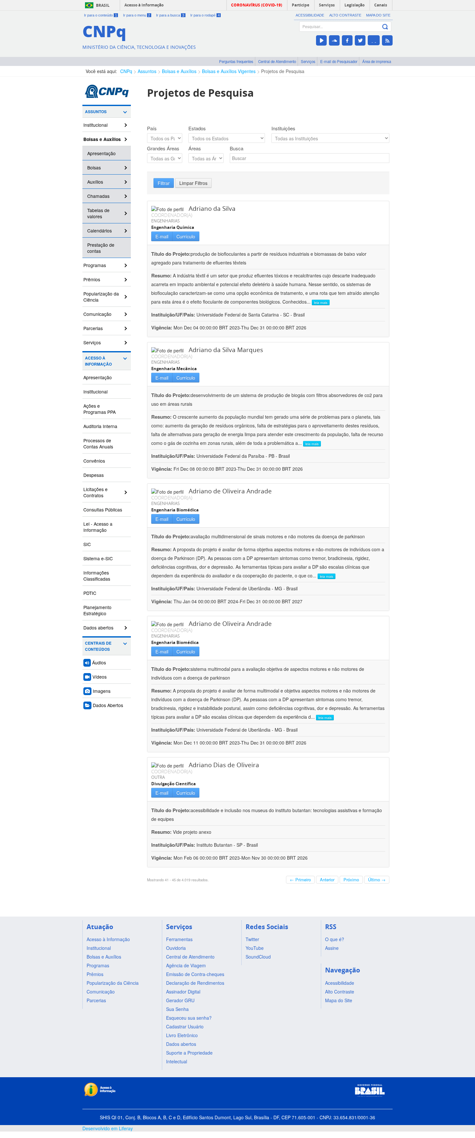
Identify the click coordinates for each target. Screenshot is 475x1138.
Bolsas (94, 167)
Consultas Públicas (102, 509)
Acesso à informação (144, 5)
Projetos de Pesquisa (282, 71)
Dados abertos (98, 627)
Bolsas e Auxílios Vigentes (229, 71)
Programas (94, 265)
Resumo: (161, 275)
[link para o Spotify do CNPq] (374, 40)
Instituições (283, 128)
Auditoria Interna (100, 426)
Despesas (93, 475)
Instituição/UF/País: (173, 314)
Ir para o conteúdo (100, 15)
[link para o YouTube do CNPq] (321, 40)
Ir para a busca (170, 15)
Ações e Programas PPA (99, 409)
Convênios (94, 460)
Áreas (194, 148)
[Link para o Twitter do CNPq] (360, 40)
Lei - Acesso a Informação (97, 527)
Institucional (95, 125)
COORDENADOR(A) (171, 215)
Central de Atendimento (277, 61)
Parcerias (93, 328)
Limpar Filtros (193, 183)
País (152, 128)
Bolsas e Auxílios (179, 71)
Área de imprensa (376, 61)
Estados (197, 128)
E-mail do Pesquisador (338, 61)
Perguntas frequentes (236, 61)
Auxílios (95, 181)
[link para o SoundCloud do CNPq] (334, 40)
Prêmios (91, 279)
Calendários (99, 230)
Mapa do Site (378, 15)
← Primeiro (300, 879)
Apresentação (101, 153)
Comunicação (97, 314)
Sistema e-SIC (98, 558)
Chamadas (98, 196)
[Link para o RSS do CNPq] (387, 40)
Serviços (308, 61)
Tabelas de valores (98, 213)
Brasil (103, 5)
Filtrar (164, 183)
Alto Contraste (345, 15)
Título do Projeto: (171, 253)
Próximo (351, 879)
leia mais (320, 302)
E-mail (161, 236)
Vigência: (162, 327)
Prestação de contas (100, 248)
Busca (236, 148)
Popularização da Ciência (101, 296)
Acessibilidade (310, 15)
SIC (87, 544)
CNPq (126, 71)
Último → (376, 879)
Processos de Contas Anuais (98, 443)
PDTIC (89, 593)
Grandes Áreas (163, 148)
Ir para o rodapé (205, 15)
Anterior (327, 879)
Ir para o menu (136, 15)
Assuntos (147, 71)
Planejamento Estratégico (97, 610)
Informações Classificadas (96, 575)
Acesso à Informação (98, 361)
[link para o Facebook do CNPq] (347, 40)
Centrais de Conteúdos (98, 646)
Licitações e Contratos (95, 492)
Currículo (185, 236)
